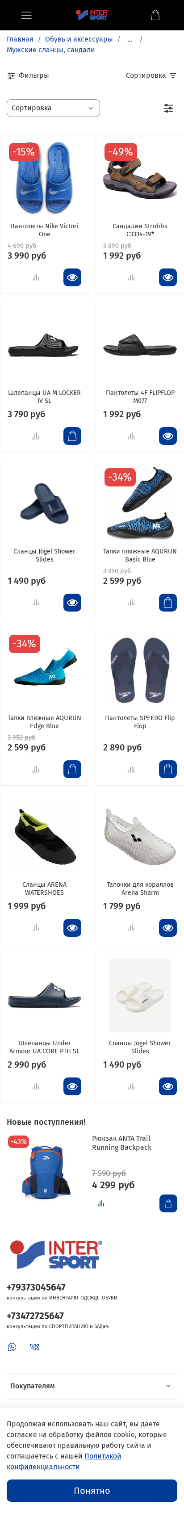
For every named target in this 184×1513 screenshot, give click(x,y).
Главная (20, 39)
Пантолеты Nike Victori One (44, 230)
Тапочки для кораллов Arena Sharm (140, 889)
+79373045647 (36, 1287)
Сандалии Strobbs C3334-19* (140, 230)
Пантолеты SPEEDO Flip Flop (140, 722)
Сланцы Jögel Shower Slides (44, 555)
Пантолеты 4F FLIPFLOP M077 (140, 397)
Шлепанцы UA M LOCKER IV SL (44, 397)
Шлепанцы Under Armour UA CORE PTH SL (44, 1047)
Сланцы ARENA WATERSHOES (44, 889)
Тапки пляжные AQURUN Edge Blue (44, 722)
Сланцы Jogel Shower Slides (140, 1047)
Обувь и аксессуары (79, 39)
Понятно (92, 1490)
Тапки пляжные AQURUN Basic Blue (140, 555)
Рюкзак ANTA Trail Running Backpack (121, 1143)
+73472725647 (35, 1316)
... (130, 39)
